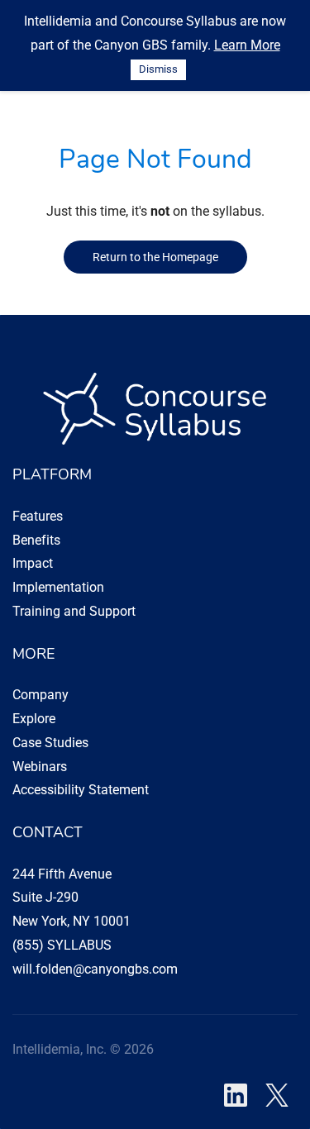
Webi (26, 766)
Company (40, 695)
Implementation (58, 587)
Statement (117, 790)
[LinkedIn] (235, 1095)
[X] (276, 1095)
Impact (32, 563)
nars (54, 766)
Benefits (36, 540)
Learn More (247, 45)
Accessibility (48, 790)
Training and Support (74, 611)
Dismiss (158, 69)
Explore (33, 718)
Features (37, 516)
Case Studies (50, 742)
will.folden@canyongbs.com (95, 969)
